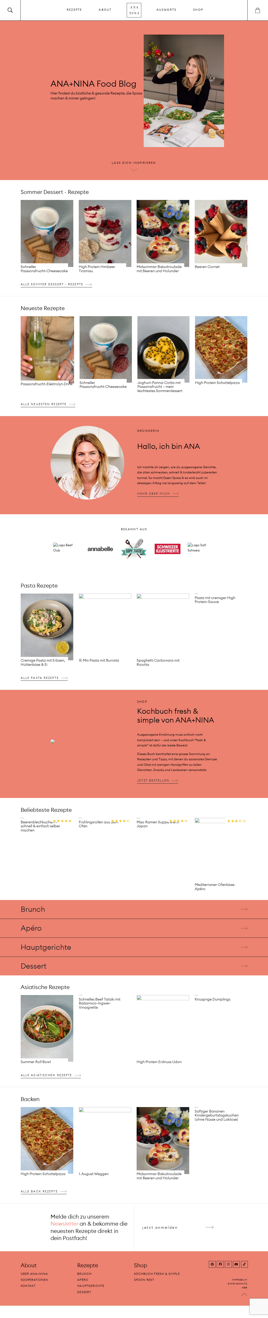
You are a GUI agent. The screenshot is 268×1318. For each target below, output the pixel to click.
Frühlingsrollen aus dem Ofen (98, 823)
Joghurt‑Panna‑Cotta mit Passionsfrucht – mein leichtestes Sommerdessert (159, 386)
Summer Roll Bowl (36, 1061)
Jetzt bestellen (153, 780)
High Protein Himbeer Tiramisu (97, 268)
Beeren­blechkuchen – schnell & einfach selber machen (40, 826)
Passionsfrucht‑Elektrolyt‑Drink (46, 384)
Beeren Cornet (207, 266)
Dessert (33, 965)
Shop (198, 10)
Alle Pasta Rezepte (40, 678)
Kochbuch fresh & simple (157, 1274)
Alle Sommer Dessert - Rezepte (52, 284)
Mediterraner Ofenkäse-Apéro (215, 886)
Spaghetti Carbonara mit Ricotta (158, 662)
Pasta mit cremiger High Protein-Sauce (215, 599)
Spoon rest (144, 1280)
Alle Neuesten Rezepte (43, 404)
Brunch (33, 909)
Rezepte (74, 10)
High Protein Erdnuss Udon (159, 1061)
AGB (245, 1287)
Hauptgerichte (46, 947)
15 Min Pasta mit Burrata (99, 660)
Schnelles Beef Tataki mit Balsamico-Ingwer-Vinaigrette (99, 1003)
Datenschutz (237, 1283)
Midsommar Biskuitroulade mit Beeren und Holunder (159, 268)
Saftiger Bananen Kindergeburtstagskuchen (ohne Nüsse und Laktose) (217, 1115)
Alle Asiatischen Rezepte (46, 1075)
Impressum (239, 1279)
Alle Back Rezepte (39, 1191)
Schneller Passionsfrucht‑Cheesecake (44, 268)
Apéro (31, 928)
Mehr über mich (153, 493)
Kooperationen (34, 1280)
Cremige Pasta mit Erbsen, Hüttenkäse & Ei (43, 662)
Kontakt (28, 1286)
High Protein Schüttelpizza (217, 382)
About (105, 10)
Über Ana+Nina (34, 1274)
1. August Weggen (94, 1173)
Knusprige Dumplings (212, 999)
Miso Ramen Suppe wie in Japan (158, 823)
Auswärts (166, 10)
